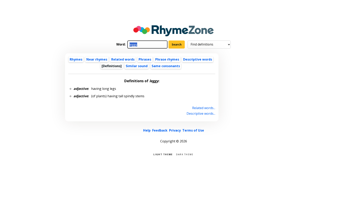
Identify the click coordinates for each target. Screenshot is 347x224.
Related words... (203, 108)
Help (147, 130)
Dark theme (185, 154)
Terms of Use (193, 130)
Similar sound (137, 66)
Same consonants (166, 66)
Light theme (163, 154)
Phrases (145, 59)
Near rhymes (96, 59)
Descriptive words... (201, 113)
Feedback (159, 130)
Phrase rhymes (167, 59)
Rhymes (76, 59)
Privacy (175, 130)
